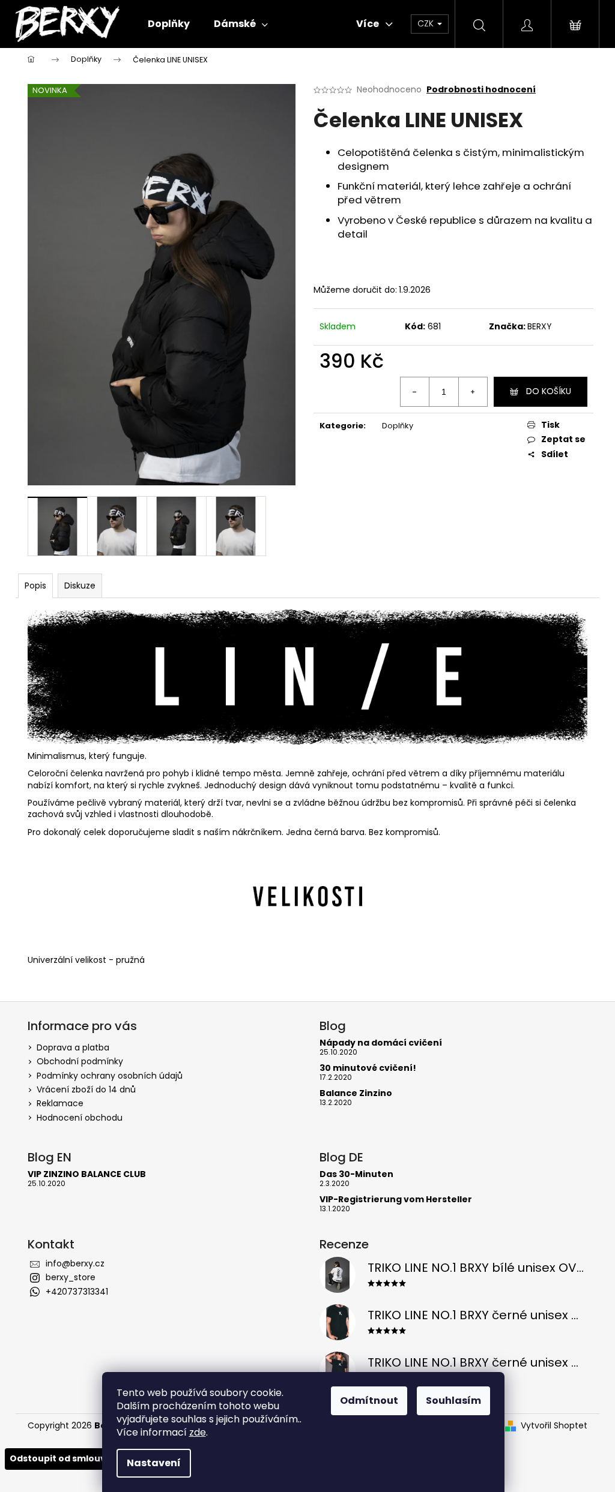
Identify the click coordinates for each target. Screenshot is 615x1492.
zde (197, 1432)
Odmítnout (369, 1400)
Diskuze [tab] (79, 586)
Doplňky (397, 425)
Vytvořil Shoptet (554, 1425)
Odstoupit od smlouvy (60, 1458)
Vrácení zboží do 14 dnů (86, 1089)
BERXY (539, 326)
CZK (426, 23)
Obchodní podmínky (80, 1061)
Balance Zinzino (356, 1093)
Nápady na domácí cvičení (381, 1042)
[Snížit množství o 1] (415, 391)
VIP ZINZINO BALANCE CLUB (87, 1174)
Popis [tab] (35, 586)
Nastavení (154, 1463)
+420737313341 (77, 1292)
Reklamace (60, 1103)
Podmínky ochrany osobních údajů (110, 1076)
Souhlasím (453, 1400)
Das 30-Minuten (356, 1174)
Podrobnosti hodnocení (481, 89)
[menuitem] (169, 24)
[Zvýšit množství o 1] (472, 391)
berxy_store (70, 1277)
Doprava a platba (73, 1047)
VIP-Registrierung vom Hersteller (396, 1199)
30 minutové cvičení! (368, 1068)
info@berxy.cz (75, 1263)
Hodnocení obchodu (80, 1118)
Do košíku (548, 391)
